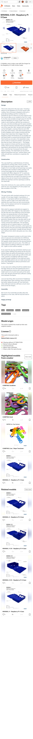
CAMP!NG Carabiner (9, 385)
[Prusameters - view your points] (23, 2)
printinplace (10, 310)
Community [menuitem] (25, 6)
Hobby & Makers (13, 11)
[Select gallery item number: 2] (15, 476)
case (3, 310)
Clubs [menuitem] (18, 6)
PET (4, 77)
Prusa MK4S (20, 77)
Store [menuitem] (13, 6)
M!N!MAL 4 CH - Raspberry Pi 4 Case (14, 548)
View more (28, 356)
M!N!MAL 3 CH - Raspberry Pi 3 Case (14, 580)
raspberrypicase (6, 314)
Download (17, 82)
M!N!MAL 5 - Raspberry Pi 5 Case (13, 517)
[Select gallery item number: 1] (13, 476)
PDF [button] (30, 101)
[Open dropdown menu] (31, 15)
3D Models (4, 11)
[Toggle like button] (3, 388)
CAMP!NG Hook (8, 417)
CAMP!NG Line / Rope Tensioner (13, 448)
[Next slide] (30, 47)
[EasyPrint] (19, 1)
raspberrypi (26, 310)
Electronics (22, 11)
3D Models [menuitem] (7, 6)
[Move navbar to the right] (31, 6)
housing (18, 310)
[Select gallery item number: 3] (16, 476)
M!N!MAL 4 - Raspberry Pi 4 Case (13, 480)
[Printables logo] (2, 6)
